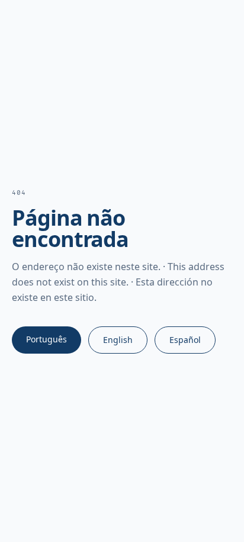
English (118, 339)
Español (185, 339)
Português (46, 339)
